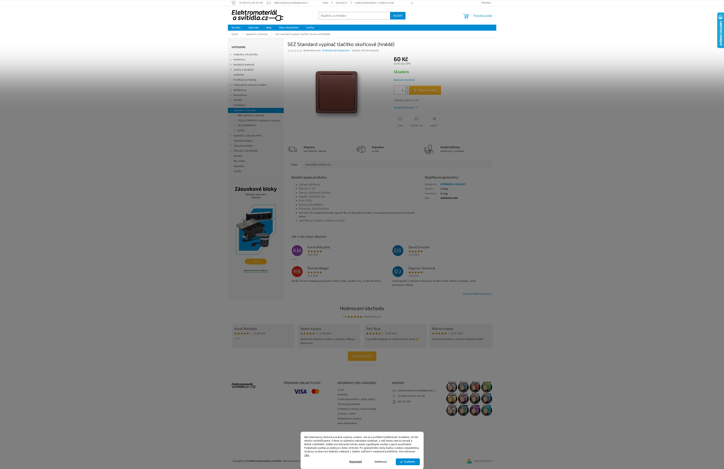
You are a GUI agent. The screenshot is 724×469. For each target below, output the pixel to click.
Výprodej (239, 166)
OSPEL (241, 130)
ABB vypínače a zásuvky (250, 115)
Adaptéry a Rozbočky (246, 54)
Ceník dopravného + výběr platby (374, 3)
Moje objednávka (347, 423)
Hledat (397, 15)
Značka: (365, 50)
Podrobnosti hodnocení (335, 50)
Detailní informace (404, 108)
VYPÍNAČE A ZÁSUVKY (453, 184)
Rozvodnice (240, 95)
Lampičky (239, 75)
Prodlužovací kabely (245, 80)
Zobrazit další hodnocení (477, 294)
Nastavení (355, 462)
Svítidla (238, 100)
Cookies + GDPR (347, 414)
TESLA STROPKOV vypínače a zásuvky (259, 120)
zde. (307, 455)
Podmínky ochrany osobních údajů (357, 409)
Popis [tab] (294, 165)
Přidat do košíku (427, 90)
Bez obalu (239, 161)
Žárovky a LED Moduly (246, 151)
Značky (238, 171)
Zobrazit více (362, 356)
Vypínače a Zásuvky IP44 (247, 136)
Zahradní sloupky (243, 141)
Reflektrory (240, 90)
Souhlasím (409, 462)
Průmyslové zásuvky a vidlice (250, 85)
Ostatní (238, 156)
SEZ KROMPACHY (246, 125)
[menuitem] (236, 28)
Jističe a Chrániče (243, 70)
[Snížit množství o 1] (407, 92)
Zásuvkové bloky (243, 146)
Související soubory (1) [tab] (318, 165)
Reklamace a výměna (350, 419)
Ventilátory (240, 105)
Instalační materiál (244, 65)
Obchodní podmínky (349, 404)
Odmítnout (381, 462)
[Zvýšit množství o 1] (407, 88)
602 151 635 (404, 402)
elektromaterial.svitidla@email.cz (416, 391)
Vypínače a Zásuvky (245, 110)
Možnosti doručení (404, 80)
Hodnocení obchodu (362, 308)
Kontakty (341, 3)
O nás (325, 3)
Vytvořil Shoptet (483, 461)
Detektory (239, 60)
